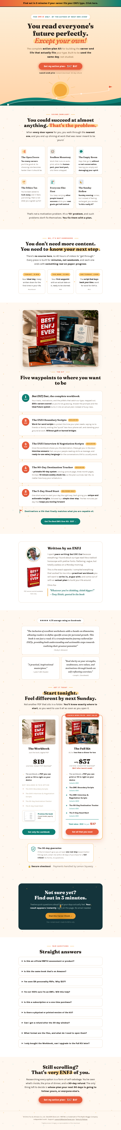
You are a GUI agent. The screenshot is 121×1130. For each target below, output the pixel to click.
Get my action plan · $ (60, 66)
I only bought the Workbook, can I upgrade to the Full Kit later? (57, 1043)
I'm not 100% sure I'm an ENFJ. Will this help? (47, 992)
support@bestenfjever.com (65, 1119)
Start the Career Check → (60, 916)
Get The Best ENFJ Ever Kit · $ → (60, 521)
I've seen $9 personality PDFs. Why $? (45, 981)
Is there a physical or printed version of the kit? (48, 1012)
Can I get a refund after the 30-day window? (47, 1023)
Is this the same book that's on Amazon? (45, 971)
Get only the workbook (39, 832)
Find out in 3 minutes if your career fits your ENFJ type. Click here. (60, 3)
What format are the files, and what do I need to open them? (55, 1033)
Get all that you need (82, 832)
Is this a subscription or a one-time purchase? (48, 1002)
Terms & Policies (81, 1119)
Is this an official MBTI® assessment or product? (49, 961)
